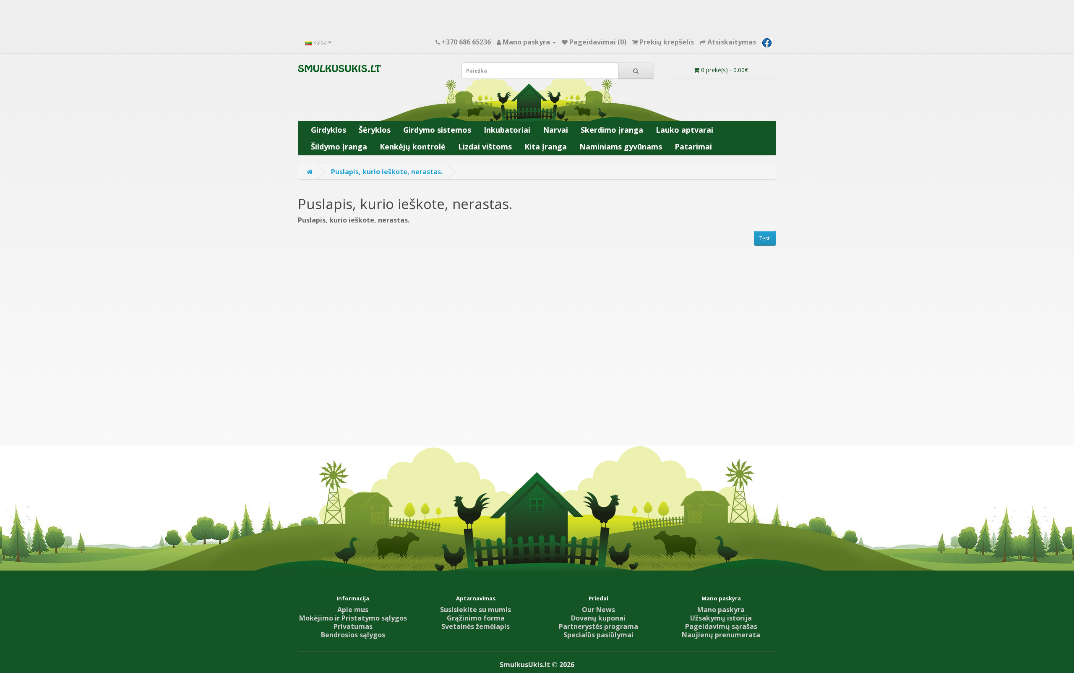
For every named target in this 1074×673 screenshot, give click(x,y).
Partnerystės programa (598, 626)
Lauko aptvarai (684, 130)
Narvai (555, 130)
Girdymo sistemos (437, 130)
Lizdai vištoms (485, 146)
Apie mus (352, 609)
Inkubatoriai (507, 130)
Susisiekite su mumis (475, 609)
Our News (598, 609)
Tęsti (765, 238)
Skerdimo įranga (612, 130)
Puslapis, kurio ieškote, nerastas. (387, 171)
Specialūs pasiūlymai (598, 634)
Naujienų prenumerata (721, 634)
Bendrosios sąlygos (353, 634)
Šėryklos (375, 130)
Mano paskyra (721, 609)
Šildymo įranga (339, 146)
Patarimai (693, 146)
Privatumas (353, 626)
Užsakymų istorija (721, 618)
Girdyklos (328, 130)
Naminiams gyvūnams (620, 146)
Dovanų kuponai (598, 618)
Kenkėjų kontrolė (413, 146)
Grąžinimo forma (476, 618)
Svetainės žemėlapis (475, 626)
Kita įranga (545, 146)
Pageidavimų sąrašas (721, 626)
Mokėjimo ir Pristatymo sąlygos (353, 618)
